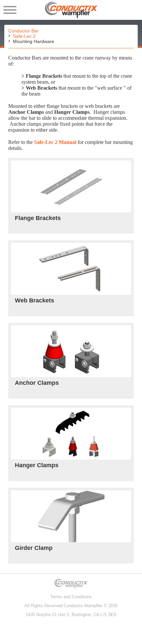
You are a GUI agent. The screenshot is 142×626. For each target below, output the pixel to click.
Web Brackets (34, 300)
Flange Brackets (38, 218)
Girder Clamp (34, 548)
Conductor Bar (23, 30)
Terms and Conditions (71, 596)
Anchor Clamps (37, 383)
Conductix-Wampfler (83, 605)
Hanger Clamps (36, 465)
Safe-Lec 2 (24, 36)
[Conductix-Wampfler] (71, 10)
